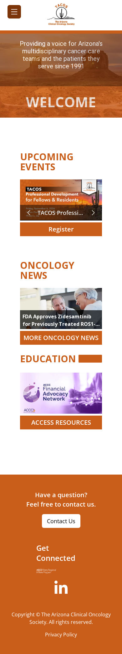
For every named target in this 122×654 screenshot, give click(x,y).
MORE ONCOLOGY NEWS (61, 337)
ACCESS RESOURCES (61, 422)
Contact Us (61, 521)
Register (61, 229)
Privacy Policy (61, 634)
